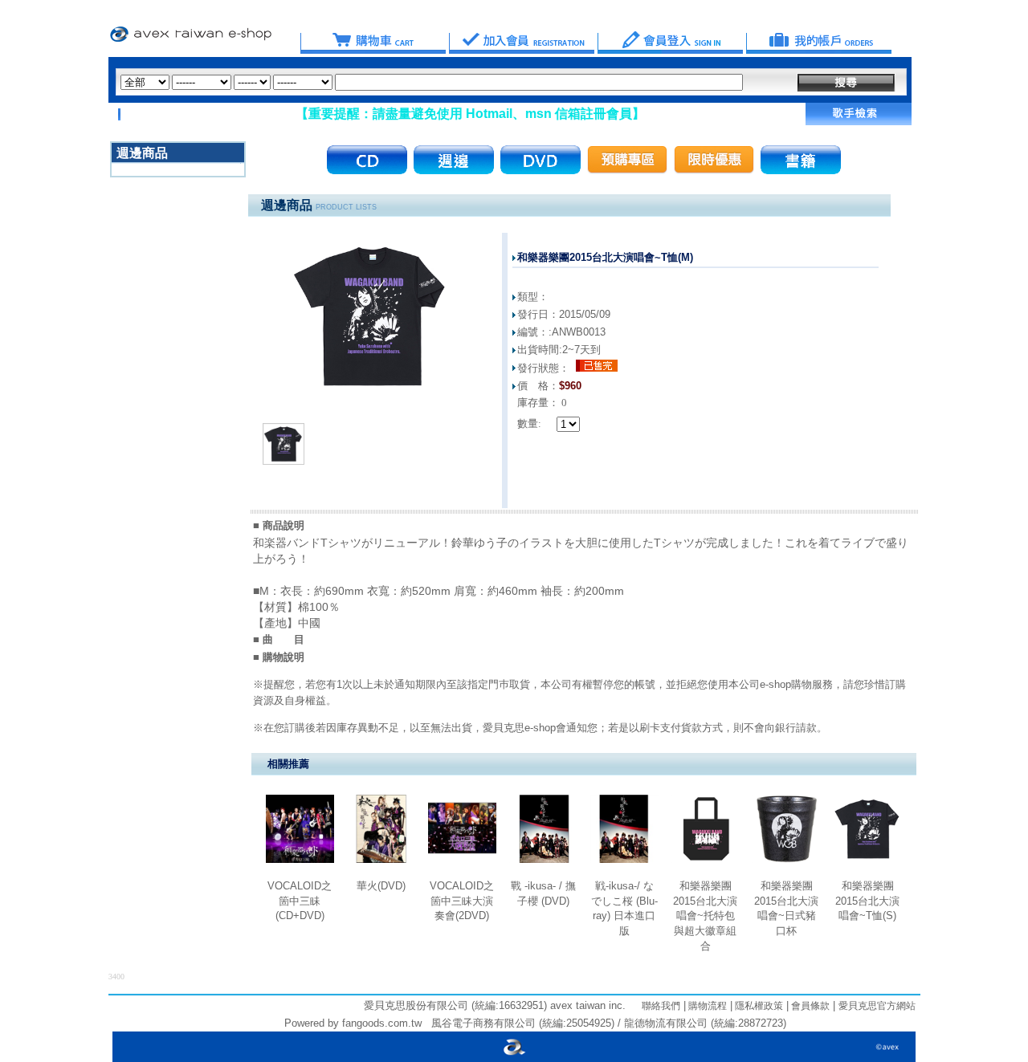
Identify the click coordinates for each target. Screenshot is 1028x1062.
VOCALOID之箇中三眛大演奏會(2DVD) (462, 901)
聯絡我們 (661, 1005)
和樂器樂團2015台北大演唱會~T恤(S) (867, 901)
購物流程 (706, 1005)
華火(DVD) (381, 886)
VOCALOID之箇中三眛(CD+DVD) (299, 901)
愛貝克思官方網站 (877, 1005)
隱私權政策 (757, 1005)
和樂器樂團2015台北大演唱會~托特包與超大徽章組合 (705, 916)
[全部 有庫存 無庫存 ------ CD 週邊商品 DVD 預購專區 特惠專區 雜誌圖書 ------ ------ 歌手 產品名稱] (431, 82)
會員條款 (809, 1005)
